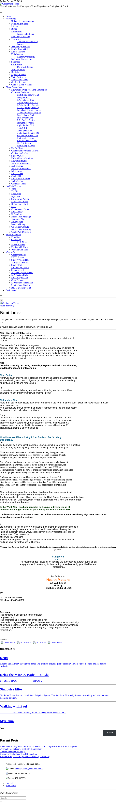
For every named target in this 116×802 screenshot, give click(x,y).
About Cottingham (14, 87)
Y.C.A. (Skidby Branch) (28, 107)
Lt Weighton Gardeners (21, 285)
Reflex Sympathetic (20, 204)
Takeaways (16, 39)
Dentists (15, 72)
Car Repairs (16, 64)
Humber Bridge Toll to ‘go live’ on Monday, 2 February (25, 756)
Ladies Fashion (18, 51)
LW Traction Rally (19, 275)
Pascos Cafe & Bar (25, 34)
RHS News (22, 242)
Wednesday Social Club (27, 135)
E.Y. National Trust (25, 100)
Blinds (14, 29)
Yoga (13, 189)
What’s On (10, 252)
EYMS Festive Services (22, 158)
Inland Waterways (25, 117)
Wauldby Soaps (18, 69)
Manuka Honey (18, 224)
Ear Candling (17, 211)
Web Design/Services (20, 46)
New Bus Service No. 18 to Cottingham (29, 90)
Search (3, 728)
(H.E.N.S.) (22, 128)
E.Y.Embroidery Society (28, 105)
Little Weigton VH (19, 277)
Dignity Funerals (18, 74)
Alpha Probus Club (25, 125)
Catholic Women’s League (29, 112)
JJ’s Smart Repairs (25, 67)
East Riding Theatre (20, 267)
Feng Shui (16, 237)
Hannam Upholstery (26, 57)
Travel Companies (19, 79)
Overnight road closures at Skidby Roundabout (21, 749)
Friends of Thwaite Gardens (29, 110)
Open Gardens (17, 280)
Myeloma (15, 196)
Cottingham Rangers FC (28, 133)
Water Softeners (18, 77)
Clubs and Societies (20, 92)
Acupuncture (17, 222)
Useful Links (17, 148)
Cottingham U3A (25, 130)
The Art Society (24, 143)
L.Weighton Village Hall (22, 282)
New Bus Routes (19, 161)
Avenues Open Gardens (22, 272)
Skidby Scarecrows (20, 262)
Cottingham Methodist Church (24, 150)
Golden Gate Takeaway (27, 41)
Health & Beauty (13, 186)
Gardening (16, 239)
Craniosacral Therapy (21, 209)
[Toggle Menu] (1, 12)
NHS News (16, 171)
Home (8, 16)
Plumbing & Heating (20, 36)
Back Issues (11, 785)
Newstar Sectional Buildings (12, 751)
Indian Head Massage (21, 216)
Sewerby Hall (17, 270)
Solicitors (15, 62)
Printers (14, 26)
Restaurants (16, 31)
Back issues (11, 290)
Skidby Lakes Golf (19, 49)
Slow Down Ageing (20, 199)
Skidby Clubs (17, 156)
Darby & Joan (23, 97)
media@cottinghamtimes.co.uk (29, 768)
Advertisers (11, 18)
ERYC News (17, 173)
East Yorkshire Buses (20, 178)
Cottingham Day (18, 255)
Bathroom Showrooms (21, 59)
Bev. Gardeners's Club (21, 288)
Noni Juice (16, 194)
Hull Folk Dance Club (27, 140)
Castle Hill (16, 176)
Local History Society (26, 115)
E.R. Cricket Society (26, 120)
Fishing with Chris (19, 247)
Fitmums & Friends (25, 123)
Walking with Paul (19, 249)
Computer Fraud (18, 183)
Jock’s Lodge (17, 166)
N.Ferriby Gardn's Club (27, 102)
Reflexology (16, 214)
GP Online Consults (20, 227)
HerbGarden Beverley (21, 229)
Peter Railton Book (19, 24)
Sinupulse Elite (18, 219)
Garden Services (18, 82)
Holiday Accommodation (22, 21)
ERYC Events (17, 257)
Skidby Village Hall (20, 260)
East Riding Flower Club (28, 95)
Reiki (13, 206)
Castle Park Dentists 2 (21, 232)
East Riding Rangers (26, 145)
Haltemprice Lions (25, 138)
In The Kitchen (18, 244)
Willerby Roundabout (21, 163)
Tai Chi (14, 191)
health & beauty (7, 305)
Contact (9, 783)
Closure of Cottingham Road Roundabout (18, 754)
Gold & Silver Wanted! (21, 84)
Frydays (20, 44)
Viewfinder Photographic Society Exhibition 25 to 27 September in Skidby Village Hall (39, 746)
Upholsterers (17, 54)
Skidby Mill (16, 265)
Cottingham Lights (19, 153)
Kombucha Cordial (19, 201)
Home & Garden (13, 234)
